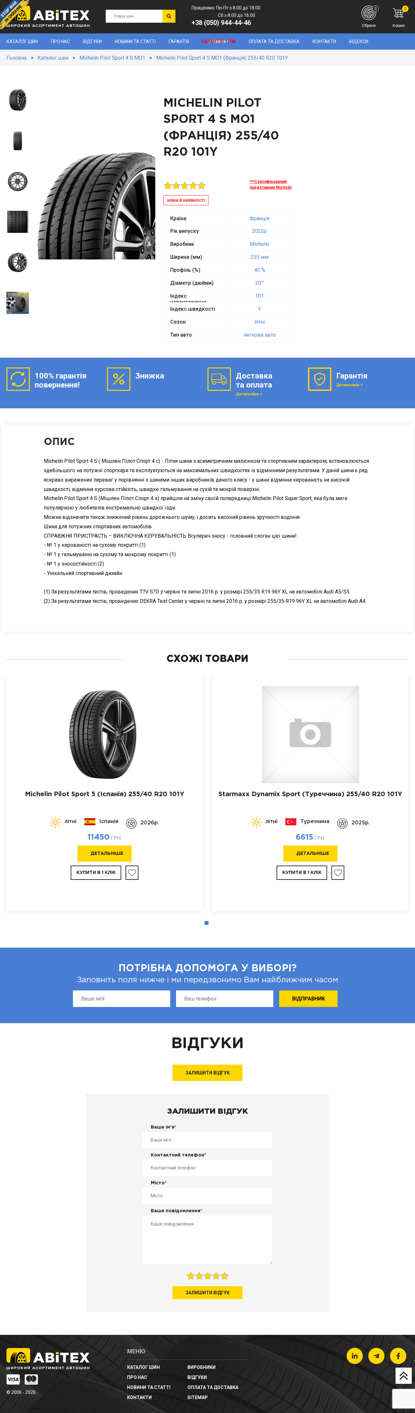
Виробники (201, 1367)
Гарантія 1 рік (219, 41)
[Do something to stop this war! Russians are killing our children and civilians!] (14, 14)
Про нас (60, 41)
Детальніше (106, 854)
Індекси (358, 41)
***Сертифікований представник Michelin (271, 184)
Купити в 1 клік (96, 873)
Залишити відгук (207, 1072)
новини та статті (135, 41)
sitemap (197, 1397)
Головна (16, 58)
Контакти (324, 41)
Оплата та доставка (274, 41)
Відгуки (92, 41)
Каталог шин (22, 41)
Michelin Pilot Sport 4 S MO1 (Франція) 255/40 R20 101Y (222, 58)
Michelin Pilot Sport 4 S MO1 (112, 58)
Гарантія (179, 41)
